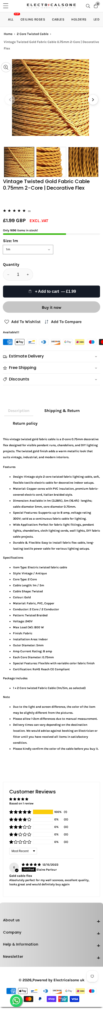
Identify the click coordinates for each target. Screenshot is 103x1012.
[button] (20, 812)
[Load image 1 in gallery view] (19, 162)
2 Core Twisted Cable (32, 34)
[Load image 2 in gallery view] (51, 162)
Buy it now (51, 307)
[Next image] (93, 100)
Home (8, 34)
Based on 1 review (21, 803)
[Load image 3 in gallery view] (83, 162)
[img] (32, 864)
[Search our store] (89, 6)
